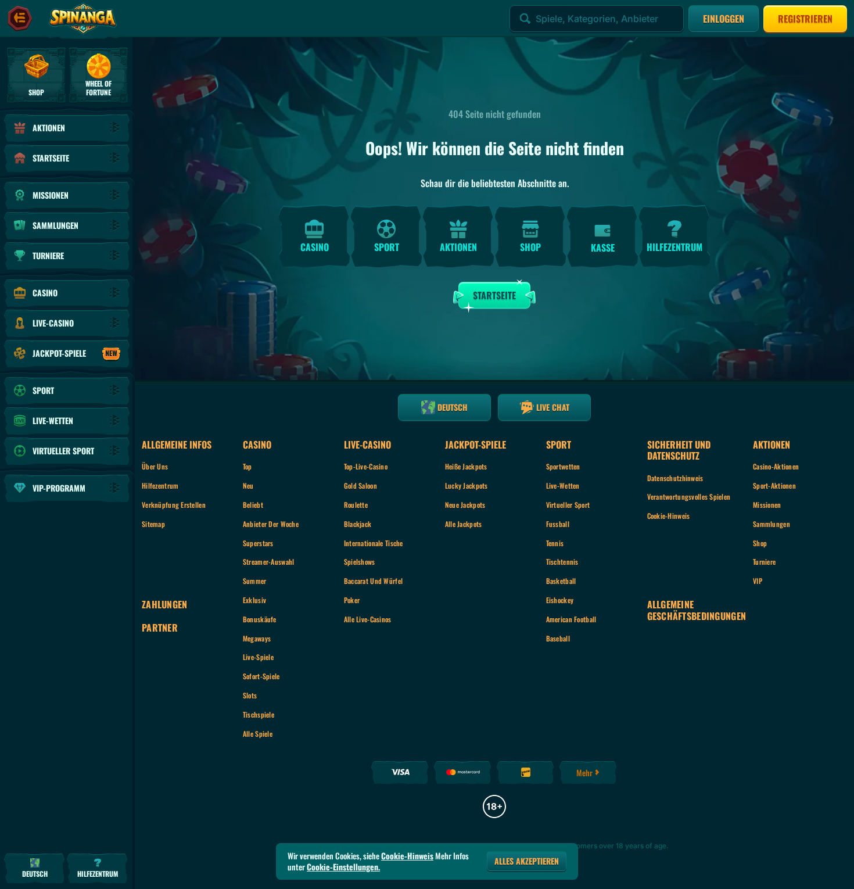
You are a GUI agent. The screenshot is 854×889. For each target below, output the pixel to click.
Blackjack (358, 524)
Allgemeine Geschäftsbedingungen (697, 610)
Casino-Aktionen (776, 466)
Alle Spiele (257, 734)
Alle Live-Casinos (368, 619)
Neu (248, 485)
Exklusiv (254, 600)
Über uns (155, 466)
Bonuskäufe (260, 619)
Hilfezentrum (160, 485)
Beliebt (253, 505)
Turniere (764, 562)
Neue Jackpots (465, 505)
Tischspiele (258, 714)
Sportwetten (563, 466)
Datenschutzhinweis (675, 478)
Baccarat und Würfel (373, 581)
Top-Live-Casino (365, 466)
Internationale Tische (373, 543)
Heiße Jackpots (466, 466)
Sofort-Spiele (261, 676)
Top (247, 466)
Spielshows (359, 562)
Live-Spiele (258, 657)
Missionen (767, 505)
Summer (255, 581)
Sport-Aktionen (774, 485)
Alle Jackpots (463, 524)
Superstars (258, 543)
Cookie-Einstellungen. (343, 867)
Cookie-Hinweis (668, 516)
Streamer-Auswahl (268, 562)
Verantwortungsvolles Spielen (689, 496)
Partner (160, 627)
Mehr (584, 772)
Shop (760, 543)
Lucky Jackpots (466, 485)
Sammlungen (771, 524)
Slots (250, 695)
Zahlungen (165, 604)
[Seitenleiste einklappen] (20, 18)
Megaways (257, 638)
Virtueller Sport (568, 505)
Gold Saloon (360, 485)
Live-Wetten (563, 485)
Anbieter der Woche (271, 524)
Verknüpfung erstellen (174, 505)
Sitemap (153, 524)
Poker (352, 600)
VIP (757, 581)
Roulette (356, 505)
